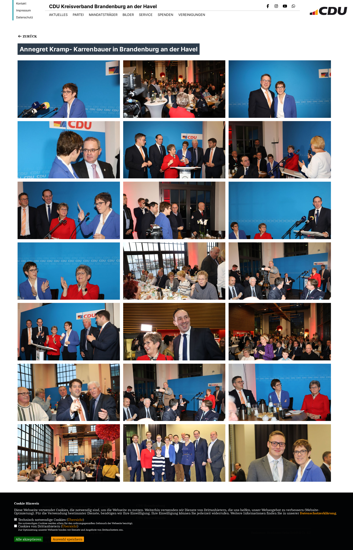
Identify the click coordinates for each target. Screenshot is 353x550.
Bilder (128, 14)
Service (146, 14)
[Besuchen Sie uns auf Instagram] (276, 6)
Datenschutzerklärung (318, 513)
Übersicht (75, 520)
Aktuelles (58, 14)
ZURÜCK (29, 36)
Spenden (165, 14)
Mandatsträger (103, 14)
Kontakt (21, 3)
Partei (78, 14)
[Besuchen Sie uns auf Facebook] (267, 6)
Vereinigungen (191, 14)
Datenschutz (24, 17)
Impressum (23, 10)
